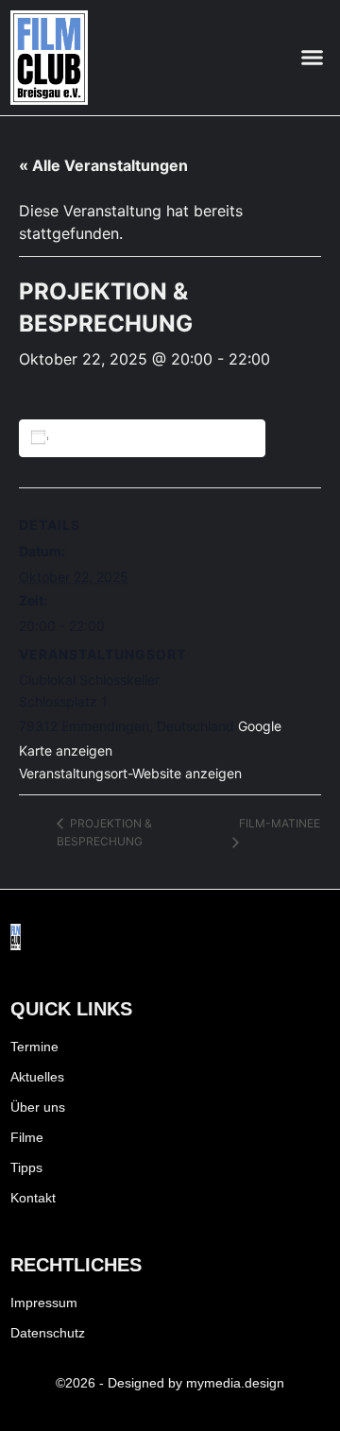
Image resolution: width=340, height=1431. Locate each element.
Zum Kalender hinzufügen (145, 438)
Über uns (37, 1107)
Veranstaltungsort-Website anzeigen (130, 773)
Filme (26, 1137)
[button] (313, 58)
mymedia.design (235, 1382)
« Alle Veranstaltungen (103, 165)
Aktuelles (37, 1076)
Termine (34, 1046)
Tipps (26, 1167)
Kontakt (33, 1197)
